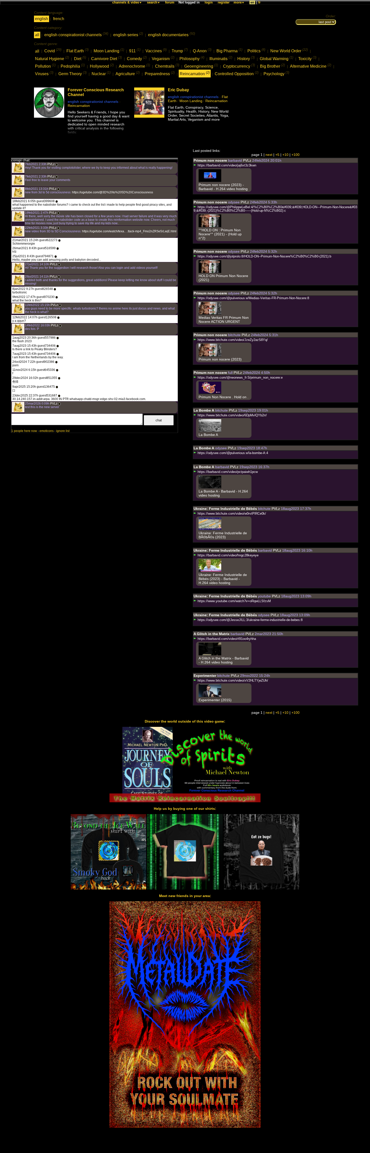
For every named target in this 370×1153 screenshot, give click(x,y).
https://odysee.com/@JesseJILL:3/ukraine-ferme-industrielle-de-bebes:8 (250, 620)
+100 (295, 155)
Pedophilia (73, 65)
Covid (52, 50)
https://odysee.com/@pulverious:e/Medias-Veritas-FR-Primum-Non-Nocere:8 (253, 298)
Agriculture (128, 73)
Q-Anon (202, 50)
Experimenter (205, 676)
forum (169, 2)
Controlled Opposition (236, 73)
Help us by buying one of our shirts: (185, 809)
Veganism (163, 58)
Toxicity (307, 58)
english (41, 19)
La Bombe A (204, 410)
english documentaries (171, 34)
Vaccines (156, 50)
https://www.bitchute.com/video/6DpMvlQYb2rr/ (232, 415)
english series (128, 34)
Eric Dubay (178, 89)
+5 (277, 155)
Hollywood (102, 65)
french (58, 19)
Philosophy (191, 58)
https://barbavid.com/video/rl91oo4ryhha (226, 639)
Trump (180, 50)
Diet (80, 58)
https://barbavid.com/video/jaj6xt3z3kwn (226, 165)
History (246, 58)
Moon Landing (109, 50)
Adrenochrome (134, 65)
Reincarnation (195, 73)
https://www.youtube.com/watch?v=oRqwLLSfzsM (234, 601)
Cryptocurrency (239, 65)
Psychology (276, 73)
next (269, 155)
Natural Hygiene (52, 58)
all (37, 35)
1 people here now (24, 431)
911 (134, 50)
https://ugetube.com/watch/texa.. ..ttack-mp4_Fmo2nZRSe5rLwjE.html (128, 231)
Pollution (45, 65)
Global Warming (276, 58)
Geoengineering (201, 65)
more (239, 2)
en (252, 2)
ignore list (62, 431)
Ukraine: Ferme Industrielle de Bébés (225, 509)
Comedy (137, 58)
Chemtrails (167, 65)
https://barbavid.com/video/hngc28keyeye (227, 555)
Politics (256, 50)
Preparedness (160, 73)
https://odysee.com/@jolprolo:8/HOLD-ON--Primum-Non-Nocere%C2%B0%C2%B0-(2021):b (264, 256)
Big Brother (272, 65)
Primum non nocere (210, 160)
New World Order (289, 50)
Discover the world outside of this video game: (185, 721)
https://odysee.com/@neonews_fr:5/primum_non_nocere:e (240, 377)
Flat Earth (77, 50)
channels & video (127, 2)
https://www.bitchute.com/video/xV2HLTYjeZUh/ (232, 680)
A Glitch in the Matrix (212, 634)
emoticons (47, 431)
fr (259, 2)
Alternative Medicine (310, 65)
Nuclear (101, 73)
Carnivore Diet (106, 58)
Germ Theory (72, 73)
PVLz (51, 164)
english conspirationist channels (76, 34)
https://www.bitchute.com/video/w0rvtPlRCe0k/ (231, 513)
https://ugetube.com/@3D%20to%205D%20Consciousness (112, 192)
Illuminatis (220, 58)
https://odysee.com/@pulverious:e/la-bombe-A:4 (232, 453)
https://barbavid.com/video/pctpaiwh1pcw (227, 472)
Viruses (44, 73)
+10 (285, 155)
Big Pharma (229, 50)
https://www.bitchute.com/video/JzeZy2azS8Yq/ (232, 340)
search (153, 2)
